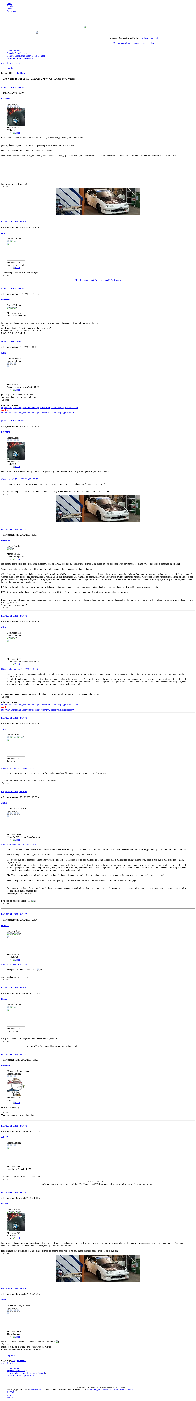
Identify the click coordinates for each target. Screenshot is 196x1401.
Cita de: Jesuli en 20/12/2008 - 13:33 (17, 964)
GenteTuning (35, 1389)
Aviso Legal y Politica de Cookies (118, 1389)
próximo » (15, 63)
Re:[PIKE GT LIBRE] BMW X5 (14, 222)
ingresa (145, 38)
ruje (3, 233)
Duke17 (5, 925)
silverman (6, 540)
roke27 (4, 1137)
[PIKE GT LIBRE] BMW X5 (12, 87)
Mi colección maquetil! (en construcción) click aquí (98, 280)
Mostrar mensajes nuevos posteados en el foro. (134, 43)
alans (3, 1299)
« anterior (5, 63)
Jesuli (4, 803)
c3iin (3, 353)
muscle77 (5, 299)
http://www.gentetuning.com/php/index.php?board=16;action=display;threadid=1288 (39, 407)
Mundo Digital (93, 1389)
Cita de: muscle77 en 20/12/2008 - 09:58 (19, 479)
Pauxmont (6, 1065)
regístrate (155, 38)
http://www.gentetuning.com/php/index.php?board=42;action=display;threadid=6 (37, 412)
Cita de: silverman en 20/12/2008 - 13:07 (19, 669)
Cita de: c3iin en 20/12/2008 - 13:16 (17, 768)
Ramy (4, 999)
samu (3, 729)
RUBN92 (5, 98)
